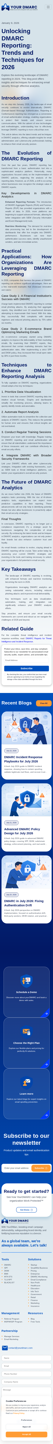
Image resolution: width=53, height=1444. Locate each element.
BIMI (6, 1274)
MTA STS (8, 1277)
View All (43, 703)
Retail (33, 1297)
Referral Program (11, 1319)
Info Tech (35, 1291)
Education (35, 1288)
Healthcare (35, 1286)
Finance (34, 1300)
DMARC (7, 1265)
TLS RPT (8, 1280)
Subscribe (26, 668)
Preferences (26, 1420)
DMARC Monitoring (39, 1277)
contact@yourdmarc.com (20, 1348)
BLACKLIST (9, 1283)
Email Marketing (11, 1339)
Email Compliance (38, 1280)
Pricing (34, 1271)
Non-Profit (35, 1283)
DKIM (6, 1271)
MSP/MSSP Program (13, 1322)
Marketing (35, 1303)
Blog (33, 1319)
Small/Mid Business (39, 1268)
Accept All (26, 1434)
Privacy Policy (18, 1413)
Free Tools (35, 1322)
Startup (34, 1265)
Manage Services (11, 1336)
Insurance (35, 1306)
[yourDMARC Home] (19, 7)
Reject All (27, 1427)
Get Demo (25, 1210)
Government (36, 1294)
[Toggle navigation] (48, 7)
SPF (6, 1268)
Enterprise (35, 1274)
